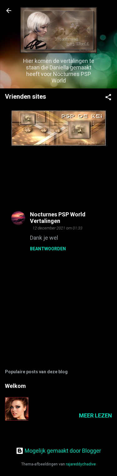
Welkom (15, 386)
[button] (108, 98)
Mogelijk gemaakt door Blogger (62, 450)
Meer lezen (95, 415)
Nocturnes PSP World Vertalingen (57, 217)
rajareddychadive (81, 464)
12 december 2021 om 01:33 (57, 228)
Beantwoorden (48, 248)
